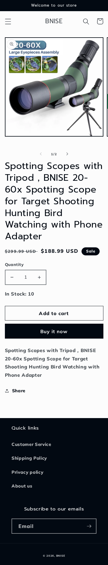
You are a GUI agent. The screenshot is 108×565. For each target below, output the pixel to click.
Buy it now (54, 331)
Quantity (14, 264)
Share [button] (18, 390)
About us (22, 486)
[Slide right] (67, 154)
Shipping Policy (29, 458)
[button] (8, 21)
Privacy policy (27, 472)
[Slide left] (40, 154)
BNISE (60, 555)
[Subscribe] (89, 526)
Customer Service (31, 444)
